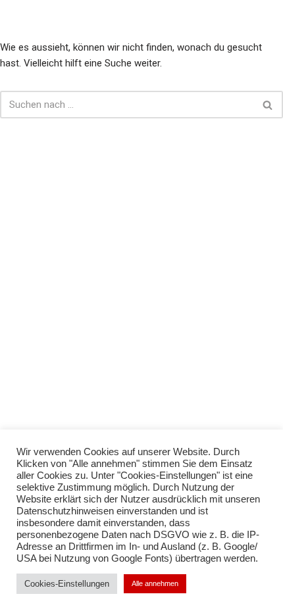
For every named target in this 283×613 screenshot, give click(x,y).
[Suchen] (268, 104)
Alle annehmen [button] (155, 583)
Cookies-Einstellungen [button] (66, 584)
